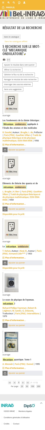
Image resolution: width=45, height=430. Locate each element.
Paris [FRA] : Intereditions (27, 313)
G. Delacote (27, 310)
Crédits (6, 424)
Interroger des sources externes (17, 84)
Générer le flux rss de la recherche (18, 74)
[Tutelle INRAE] (11, 405)
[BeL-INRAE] (22, 14)
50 (27, 386)
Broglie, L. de (27, 132)
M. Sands (16, 310)
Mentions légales (25, 411)
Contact (16, 424)
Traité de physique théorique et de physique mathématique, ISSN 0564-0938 (21, 138)
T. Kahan (6, 250)
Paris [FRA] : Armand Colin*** (22, 252)
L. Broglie (6, 191)
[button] (5, 150)
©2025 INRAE (9, 411)
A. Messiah (7, 364)
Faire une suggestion (13, 89)
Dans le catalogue (11, 37)
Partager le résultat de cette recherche (20, 79)
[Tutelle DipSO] (33, 406)
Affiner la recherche (12, 69)
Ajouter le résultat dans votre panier (19, 65)
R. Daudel (7, 132)
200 (38, 386)
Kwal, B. (23, 250)
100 (32, 386)
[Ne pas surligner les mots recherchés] (25, 54)
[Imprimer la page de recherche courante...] (4, 59)
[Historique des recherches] (19, 2)
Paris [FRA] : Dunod (24, 364)
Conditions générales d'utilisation (17, 417)
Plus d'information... (15, 144)
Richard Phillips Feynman (14, 308)
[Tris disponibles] (8, 60)
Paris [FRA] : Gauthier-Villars (17, 135)
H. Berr (16, 191)
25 (22, 386)
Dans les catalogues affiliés (16, 41)
